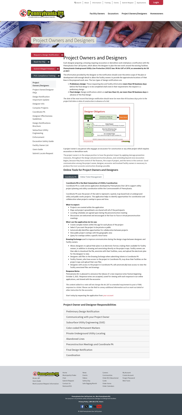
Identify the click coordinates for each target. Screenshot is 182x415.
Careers (105, 373)
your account (108, 295)
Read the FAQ (39, 62)
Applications (141, 3)
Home (65, 373)
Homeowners (156, 13)
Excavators (113, 13)
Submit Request (128, 3)
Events (85, 375)
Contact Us (67, 383)
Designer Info (38, 103)
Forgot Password (129, 378)
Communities (107, 375)
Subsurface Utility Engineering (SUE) (85, 322)
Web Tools (126, 381)
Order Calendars (108, 386)
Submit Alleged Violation (44, 68)
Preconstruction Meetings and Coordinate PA (89, 344)
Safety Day (86, 381)
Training (107, 3)
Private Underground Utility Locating (85, 333)
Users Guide (38, 149)
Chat (64, 378)
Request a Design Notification (46, 55)
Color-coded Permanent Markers (83, 327)
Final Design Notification (79, 349)
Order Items (107, 383)
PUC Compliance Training (44, 75)
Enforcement (38, 137)
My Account (127, 373)
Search (78, 3)
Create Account (128, 375)
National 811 (67, 386)
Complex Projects (40, 107)
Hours (101, 402)
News (84, 373)
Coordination (73, 355)
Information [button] (96, 3)
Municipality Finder (69, 375)
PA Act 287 (36, 378)
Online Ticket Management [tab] (91, 177)
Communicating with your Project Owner (87, 317)
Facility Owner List (41, 145)
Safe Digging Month (90, 383)
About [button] (86, 3)
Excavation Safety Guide (43, 141)
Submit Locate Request (43, 153)
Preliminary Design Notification (82, 311)
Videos (85, 378)
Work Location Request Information (46, 384)
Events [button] (116, 3)
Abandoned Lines (75, 338)
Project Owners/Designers (134, 13)
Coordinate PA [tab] (70, 177)
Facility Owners (97, 13)
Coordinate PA (39, 111)
